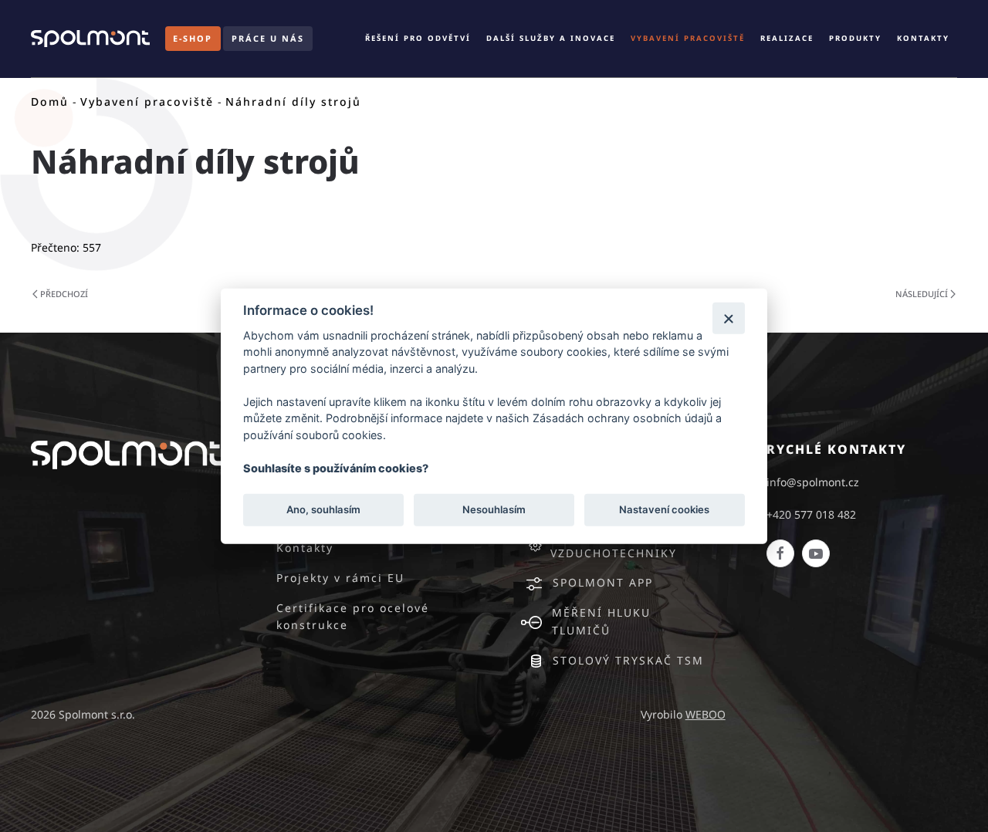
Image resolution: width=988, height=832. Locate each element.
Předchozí (64, 293)
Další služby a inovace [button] (550, 38)
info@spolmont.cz (812, 482)
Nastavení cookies (664, 509)
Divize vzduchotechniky (613, 544)
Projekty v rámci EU (340, 577)
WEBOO (705, 714)
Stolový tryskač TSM (628, 660)
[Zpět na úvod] (90, 38)
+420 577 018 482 (811, 514)
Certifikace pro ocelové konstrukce (352, 616)
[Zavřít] (728, 317)
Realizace (787, 38)
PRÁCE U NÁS (268, 38)
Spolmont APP (603, 582)
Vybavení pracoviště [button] (688, 38)
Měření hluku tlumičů (601, 621)
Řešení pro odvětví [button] (418, 38)
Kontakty (923, 38)
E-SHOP (192, 38)
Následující (921, 293)
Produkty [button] (855, 38)
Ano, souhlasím (323, 509)
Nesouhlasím (494, 509)
